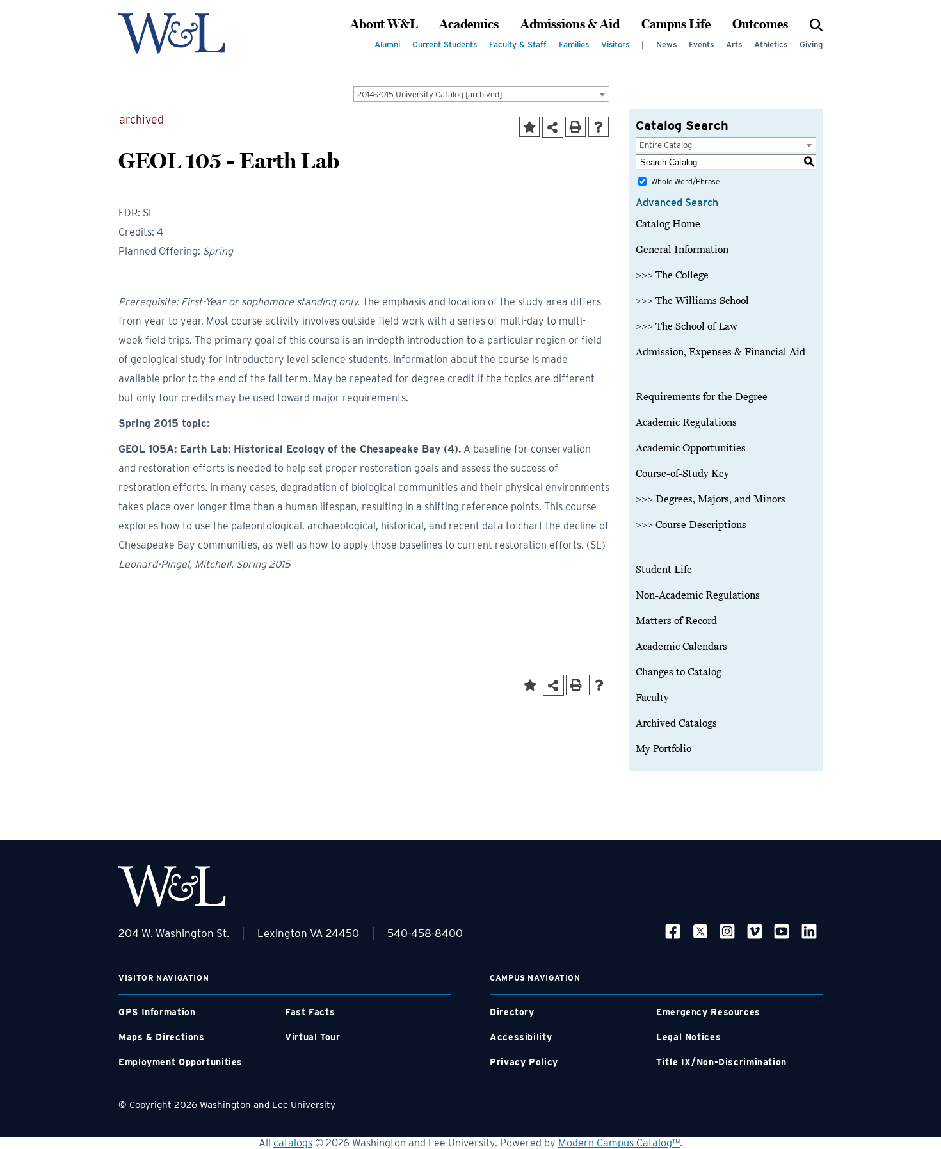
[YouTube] (781, 931)
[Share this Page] (552, 127)
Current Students (444, 44)
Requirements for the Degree (702, 396)
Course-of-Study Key (682, 473)
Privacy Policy (524, 1062)
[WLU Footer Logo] (172, 886)
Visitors (615, 44)
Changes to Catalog (678, 672)
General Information (682, 249)
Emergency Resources (708, 1012)
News (666, 44)
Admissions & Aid (570, 24)
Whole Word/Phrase (685, 181)
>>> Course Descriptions (691, 524)
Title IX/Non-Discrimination (721, 1062)
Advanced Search (677, 203)
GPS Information (156, 1012)
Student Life (664, 569)
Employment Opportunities (180, 1062)
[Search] (816, 24)
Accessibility (521, 1037)
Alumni (387, 44)
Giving (811, 44)
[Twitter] (700, 931)
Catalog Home (668, 224)
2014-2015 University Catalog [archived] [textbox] (430, 94)
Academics (469, 24)
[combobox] (481, 94)
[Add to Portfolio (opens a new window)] (529, 127)
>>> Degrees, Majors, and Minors (710, 499)
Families (574, 44)
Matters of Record (676, 621)
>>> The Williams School (692, 300)
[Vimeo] (754, 931)
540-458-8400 (425, 933)
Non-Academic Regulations (698, 595)
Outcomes (760, 24)
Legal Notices (688, 1037)
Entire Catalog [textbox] (665, 145)
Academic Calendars (681, 646)
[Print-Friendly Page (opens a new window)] (575, 127)
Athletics (770, 44)
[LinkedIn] (809, 931)
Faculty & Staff (518, 44)
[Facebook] (672, 931)
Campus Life (676, 24)
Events (701, 44)
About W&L (383, 24)
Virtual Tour (313, 1037)
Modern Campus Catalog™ (619, 1143)
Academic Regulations (686, 422)
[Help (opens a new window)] (598, 127)
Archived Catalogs (676, 723)
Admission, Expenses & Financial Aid (720, 352)
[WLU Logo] (171, 33)
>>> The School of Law (686, 326)
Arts (734, 44)
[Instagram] (727, 931)
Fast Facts (310, 1012)
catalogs (292, 1143)
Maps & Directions (161, 1037)
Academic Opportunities (691, 448)
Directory (512, 1012)
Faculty (652, 697)
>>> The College (672, 275)
